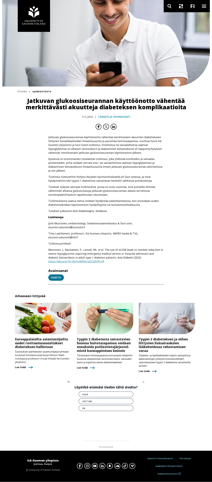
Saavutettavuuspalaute (160, 458)
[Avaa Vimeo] (132, 466)
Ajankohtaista (41, 91)
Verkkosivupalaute (167, 475)
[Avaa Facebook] (80, 466)
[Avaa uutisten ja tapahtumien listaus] (181, 6)
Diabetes (56, 277)
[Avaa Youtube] (95, 466)
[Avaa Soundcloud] (117, 466)
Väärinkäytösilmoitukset (169, 466)
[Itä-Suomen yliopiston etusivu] (34, 16)
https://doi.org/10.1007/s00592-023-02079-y (75, 261)
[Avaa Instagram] (87, 466)
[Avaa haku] (169, 6)
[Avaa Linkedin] (102, 466)
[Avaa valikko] (204, 6)
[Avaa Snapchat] (110, 466)
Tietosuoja (185, 458)
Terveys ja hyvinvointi (114, 117)
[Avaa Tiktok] (125, 466)
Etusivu (22, 91)
